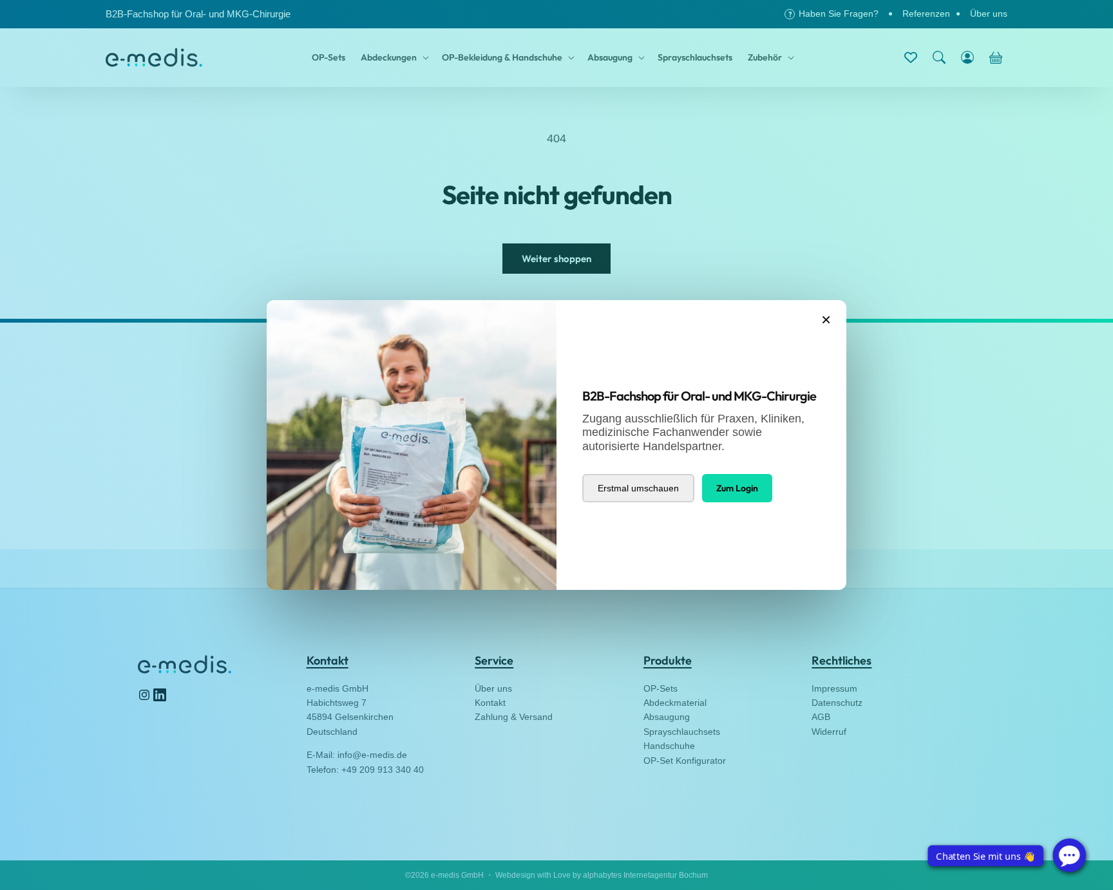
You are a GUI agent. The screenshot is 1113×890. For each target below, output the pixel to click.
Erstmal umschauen (638, 488)
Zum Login (737, 488)
